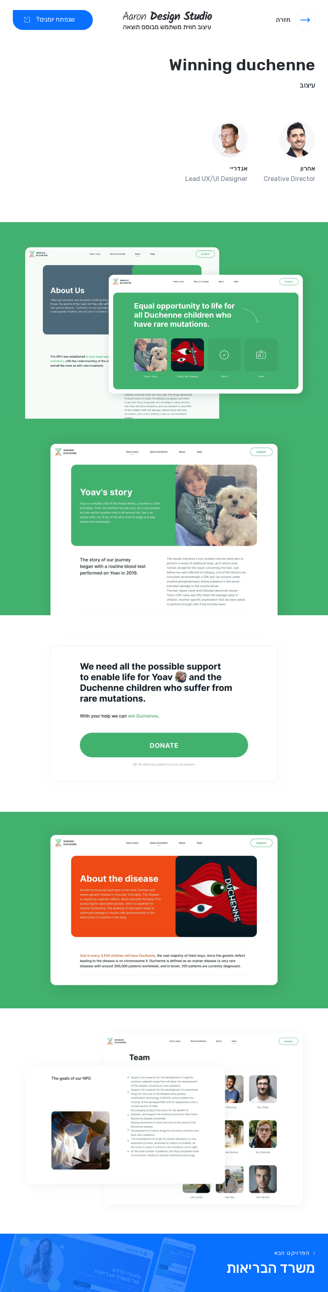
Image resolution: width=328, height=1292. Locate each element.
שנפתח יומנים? (55, 19)
